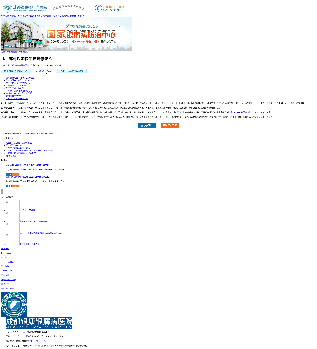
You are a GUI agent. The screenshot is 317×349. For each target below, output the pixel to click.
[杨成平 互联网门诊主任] (17, 177)
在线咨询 (64, 16)
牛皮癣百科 (12, 52)
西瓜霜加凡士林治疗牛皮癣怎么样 (21, 78)
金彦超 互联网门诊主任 (39, 165)
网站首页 (5, 16)
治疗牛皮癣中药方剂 (15, 88)
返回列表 (49, 134)
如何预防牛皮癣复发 (15, 96)
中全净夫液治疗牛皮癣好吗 (18, 83)
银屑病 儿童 (11, 156)
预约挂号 (81, 16)
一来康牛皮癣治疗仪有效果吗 (19, 91)
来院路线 (72, 16)
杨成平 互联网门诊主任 (39, 177)
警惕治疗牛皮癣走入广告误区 (19, 93)
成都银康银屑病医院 (20, 65)
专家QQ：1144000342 (36, 341)
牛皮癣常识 (24, 52)
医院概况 (13, 16)
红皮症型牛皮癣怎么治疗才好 (19, 80)
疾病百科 (47, 16)
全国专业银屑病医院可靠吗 (18, 148)
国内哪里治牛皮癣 (14, 145)
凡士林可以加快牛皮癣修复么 (19, 143)
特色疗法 (30, 16)
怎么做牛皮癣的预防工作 (17, 99)
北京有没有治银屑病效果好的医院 (21, 153)
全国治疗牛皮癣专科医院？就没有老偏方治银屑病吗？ (29, 151)
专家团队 (39, 16)
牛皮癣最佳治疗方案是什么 (18, 85)
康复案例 (55, 16)
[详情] (61, 169)
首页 (3, 52)
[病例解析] (3, 197)
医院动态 (22, 16)
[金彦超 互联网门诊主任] (17, 165)
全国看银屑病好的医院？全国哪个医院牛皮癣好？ (23, 134)
